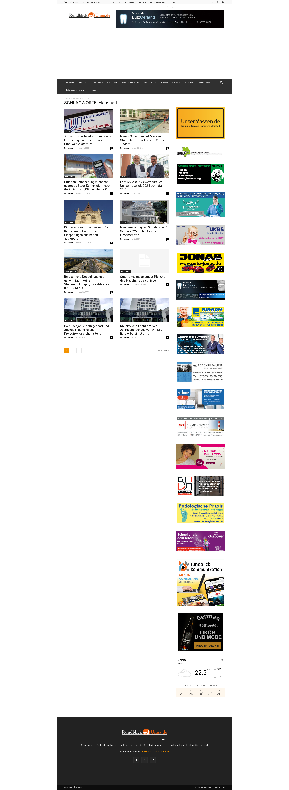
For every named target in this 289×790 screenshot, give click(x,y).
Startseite (70, 83)
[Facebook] (212, 2)
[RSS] (217, 2)
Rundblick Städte (204, 83)
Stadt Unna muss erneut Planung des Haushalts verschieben (142, 278)
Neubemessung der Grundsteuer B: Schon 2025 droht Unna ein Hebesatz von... (144, 231)
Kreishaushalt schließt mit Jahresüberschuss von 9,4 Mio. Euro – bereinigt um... (141, 329)
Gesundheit (112, 83)
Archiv (172, 2)
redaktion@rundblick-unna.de (155, 751)
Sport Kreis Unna (149, 83)
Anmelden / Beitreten (117, 2)
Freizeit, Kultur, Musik (130, 83)
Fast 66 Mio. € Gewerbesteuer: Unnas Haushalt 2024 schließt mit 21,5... (143, 185)
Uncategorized (70, 272)
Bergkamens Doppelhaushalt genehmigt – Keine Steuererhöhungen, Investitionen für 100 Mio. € (86, 282)
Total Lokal (82, 83)
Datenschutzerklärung (158, 2)
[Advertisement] (144, 56)
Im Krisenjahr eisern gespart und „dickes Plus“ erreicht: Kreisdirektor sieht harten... (86, 329)
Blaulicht (97, 83)
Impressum (141, 2)
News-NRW (176, 83)
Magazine (189, 83)
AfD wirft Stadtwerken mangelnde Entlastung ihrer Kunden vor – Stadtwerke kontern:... (87, 140)
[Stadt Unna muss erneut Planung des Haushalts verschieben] (144, 261)
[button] (221, 83)
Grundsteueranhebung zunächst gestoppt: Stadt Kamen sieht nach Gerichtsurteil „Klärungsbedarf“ (87, 185)
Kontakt (131, 2)
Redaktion (68, 148)
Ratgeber (164, 83)
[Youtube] (222, 2)
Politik (67, 131)
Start (66, 98)
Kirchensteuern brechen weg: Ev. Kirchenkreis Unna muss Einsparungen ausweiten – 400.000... (86, 233)
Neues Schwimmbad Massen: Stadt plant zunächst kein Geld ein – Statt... (143, 140)
